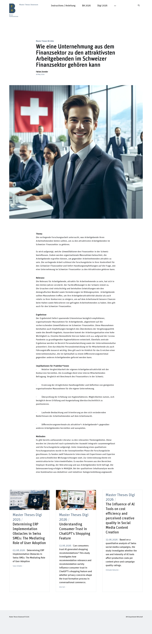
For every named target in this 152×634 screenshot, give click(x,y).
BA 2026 (86, 5)
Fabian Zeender (42, 72)
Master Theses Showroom (16, 617)
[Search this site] (139, 5)
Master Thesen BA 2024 (45, 41)
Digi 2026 (102, 5)
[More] (115, 5)
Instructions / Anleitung (63, 5)
